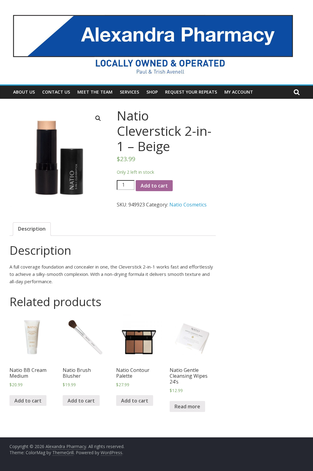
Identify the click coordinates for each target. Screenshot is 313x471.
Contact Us (56, 92)
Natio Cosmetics (188, 204)
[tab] (32, 229)
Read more (187, 406)
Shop (152, 92)
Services (129, 92)
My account (238, 92)
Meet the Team (94, 92)
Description (32, 228)
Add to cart (154, 185)
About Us (24, 92)
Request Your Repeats (191, 92)
